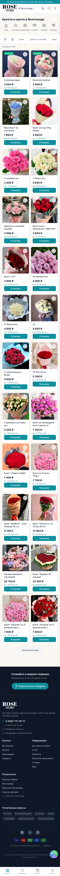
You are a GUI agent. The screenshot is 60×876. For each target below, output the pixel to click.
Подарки (6, 758)
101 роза (7, 814)
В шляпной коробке (23, 814)
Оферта (46, 845)
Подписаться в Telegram (31, 686)
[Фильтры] (12, 39)
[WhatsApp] (30, 832)
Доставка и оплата (41, 746)
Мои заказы (8, 783)
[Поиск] (49, 8)
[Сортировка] (5, 39)
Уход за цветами (10, 792)
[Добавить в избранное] (25, 54)
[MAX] (38, 832)
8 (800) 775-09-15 (15, 721)
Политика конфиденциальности (25, 845)
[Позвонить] (42, 8)
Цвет (54, 39)
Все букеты (7, 746)
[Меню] (55, 8)
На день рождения (45, 819)
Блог (34, 766)
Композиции (8, 754)
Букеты (5, 750)
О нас (35, 750)
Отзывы (36, 762)
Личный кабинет (10, 779)
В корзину (16, 92)
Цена (21, 39)
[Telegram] (22, 832)
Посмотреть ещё (30, 650)
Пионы (51, 814)
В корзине (40, 814)
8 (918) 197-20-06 (14, 725)
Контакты (36, 754)
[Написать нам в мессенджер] (54, 854)
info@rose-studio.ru (14, 729)
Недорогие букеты (26, 819)
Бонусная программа (42, 758)
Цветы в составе (38, 39)
